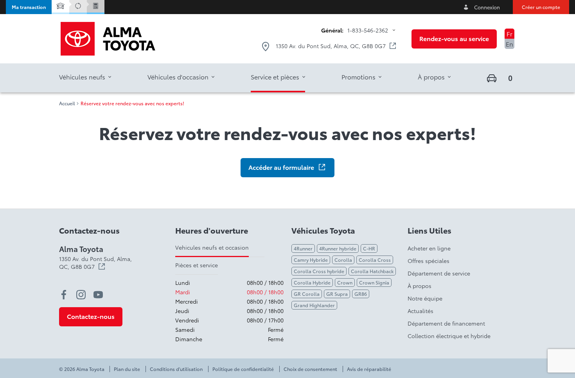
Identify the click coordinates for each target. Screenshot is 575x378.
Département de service (439, 273)
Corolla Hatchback (372, 271)
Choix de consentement (310, 369)
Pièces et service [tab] (196, 265)
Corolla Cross (375, 259)
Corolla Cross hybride (319, 271)
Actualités (420, 311)
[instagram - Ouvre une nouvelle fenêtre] (81, 294)
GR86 (360, 293)
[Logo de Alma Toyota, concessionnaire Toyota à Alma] (108, 39)
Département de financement (446, 323)
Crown (344, 282)
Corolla (343, 259)
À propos (419, 286)
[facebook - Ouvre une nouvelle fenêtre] (63, 294)
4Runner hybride (337, 248)
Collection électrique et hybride (449, 336)
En (509, 43)
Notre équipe (425, 298)
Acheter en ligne (429, 248)
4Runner (303, 248)
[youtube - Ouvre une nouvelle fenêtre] (98, 294)
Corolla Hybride (312, 282)
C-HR (369, 248)
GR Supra (337, 293)
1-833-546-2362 (367, 30)
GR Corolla (307, 293)
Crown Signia (374, 282)
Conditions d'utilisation (176, 369)
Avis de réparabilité (369, 369)
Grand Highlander (314, 305)
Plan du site (127, 369)
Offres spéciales (428, 261)
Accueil (67, 103)
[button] (29, 7)
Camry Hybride (311, 259)
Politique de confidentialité (243, 369)
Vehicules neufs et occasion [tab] (212, 247)
